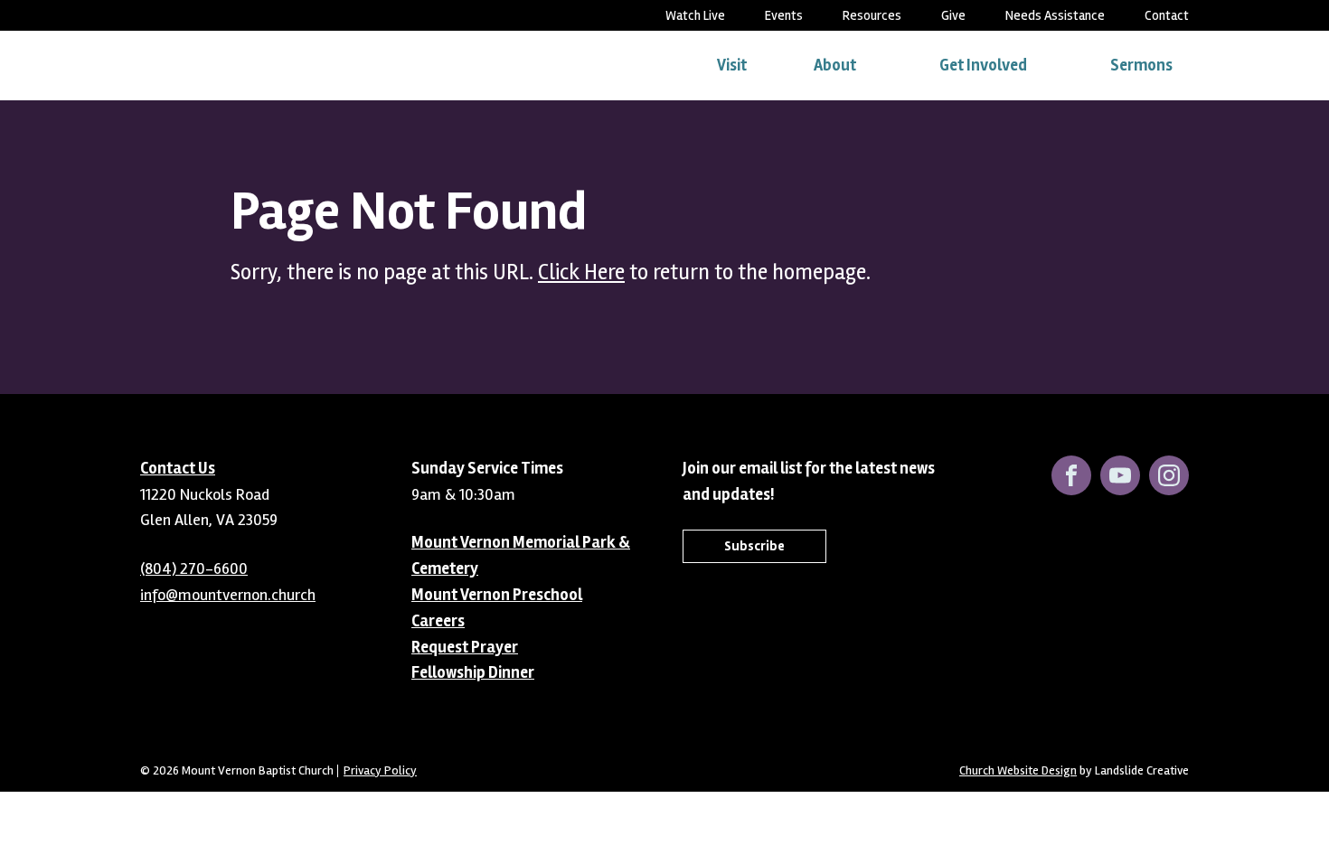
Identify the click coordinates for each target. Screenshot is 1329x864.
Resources (872, 15)
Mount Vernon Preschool (496, 595)
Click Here (581, 272)
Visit (732, 65)
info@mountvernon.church (228, 595)
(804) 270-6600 (194, 568)
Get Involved (983, 65)
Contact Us (177, 468)
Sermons (1141, 65)
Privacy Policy (380, 771)
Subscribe (754, 546)
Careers (438, 621)
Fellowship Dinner (472, 672)
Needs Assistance (1055, 15)
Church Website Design (1018, 770)
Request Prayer (464, 647)
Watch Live (695, 15)
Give (953, 15)
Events (784, 15)
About (835, 65)
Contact (1167, 15)
